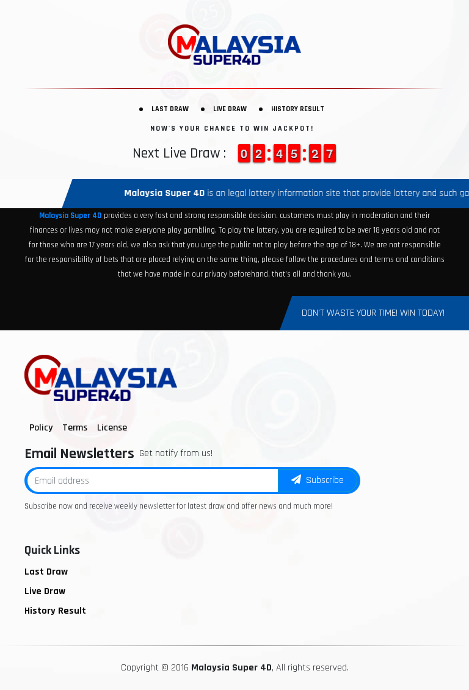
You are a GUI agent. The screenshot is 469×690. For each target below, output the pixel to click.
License (112, 427)
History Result (297, 109)
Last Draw (170, 109)
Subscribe (322, 480)
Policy (41, 427)
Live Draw (230, 109)
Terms (74, 427)
